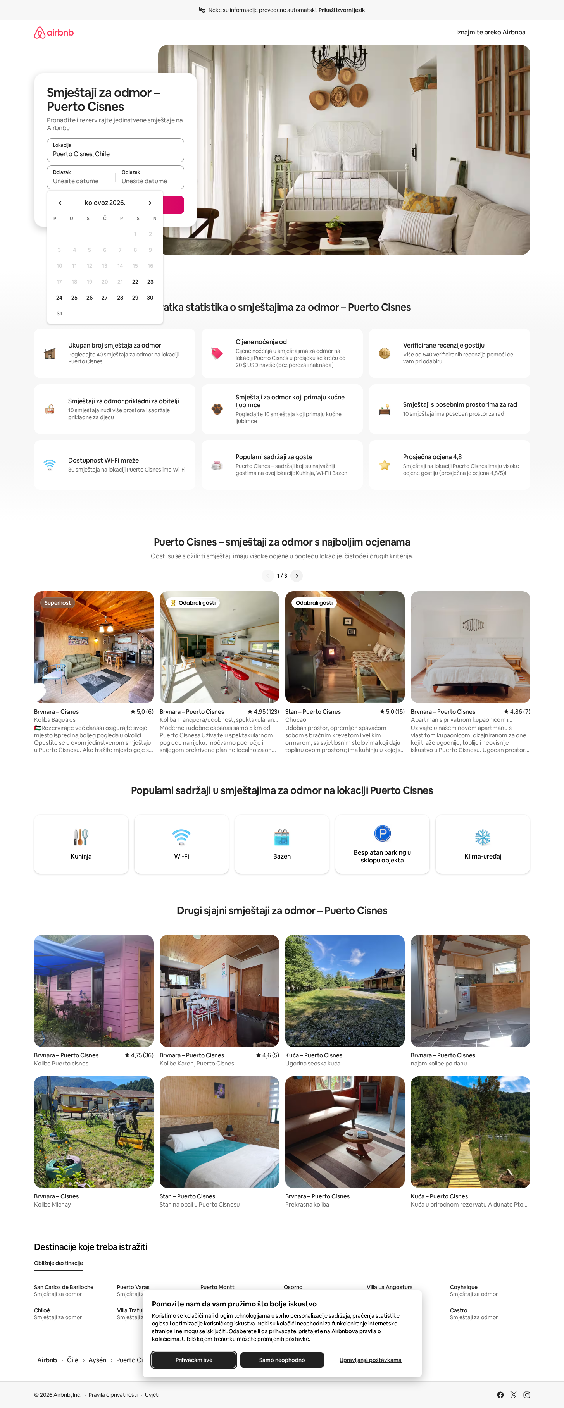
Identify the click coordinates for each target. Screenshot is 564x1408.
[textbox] (81, 181)
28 (120, 297)
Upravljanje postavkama (371, 1359)
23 (150, 281)
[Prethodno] (268, 576)
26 (89, 297)
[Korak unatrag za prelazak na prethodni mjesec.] (60, 203)
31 (59, 313)
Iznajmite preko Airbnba (491, 32)
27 (105, 297)
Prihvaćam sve (193, 1359)
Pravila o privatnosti (113, 1394)
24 (59, 297)
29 (135, 297)
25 (74, 297)
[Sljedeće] (296, 576)
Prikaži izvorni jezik (342, 10)
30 (150, 297)
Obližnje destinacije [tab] (58, 1263)
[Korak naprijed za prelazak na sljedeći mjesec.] (149, 203)
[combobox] (115, 153)
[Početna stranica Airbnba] (54, 32)
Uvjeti (152, 1394)
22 (135, 281)
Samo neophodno (282, 1359)
